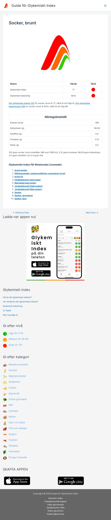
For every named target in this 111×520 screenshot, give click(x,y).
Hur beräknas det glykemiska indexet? (20, 301)
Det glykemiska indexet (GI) (21, 103)
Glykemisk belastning (12, 306)
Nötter (12, 416)
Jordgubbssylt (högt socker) (29, 186)
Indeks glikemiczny (55, 514)
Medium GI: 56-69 (18, 338)
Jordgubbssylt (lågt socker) (28, 189)
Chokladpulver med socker (28, 180)
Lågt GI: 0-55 (16, 333)
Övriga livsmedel (18, 457)
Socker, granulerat (24, 195)
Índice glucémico (55, 511)
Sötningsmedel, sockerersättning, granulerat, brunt (40, 173)
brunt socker (21, 170)
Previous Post (21, 213)
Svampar (13, 410)
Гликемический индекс (55, 501)
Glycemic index (55, 498)
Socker (18, 192)
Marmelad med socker (25, 183)
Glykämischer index (56, 507)
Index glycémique (55, 504)
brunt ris (19, 176)
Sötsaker (13, 445)
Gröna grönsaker (18, 399)
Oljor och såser (17, 422)
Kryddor (13, 439)
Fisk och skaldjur (18, 428)
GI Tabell (7, 310)
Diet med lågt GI (10, 315)
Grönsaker (14, 451)
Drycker (13, 370)
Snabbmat (14, 381)
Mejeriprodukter (17, 376)
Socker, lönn (21, 199)
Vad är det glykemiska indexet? (17, 297)
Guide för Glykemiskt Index (33, 5)
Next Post (92, 213)
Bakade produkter (18, 364)
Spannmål (14, 393)
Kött (11, 405)
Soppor (13, 434)
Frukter (12, 387)
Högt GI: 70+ (16, 344)
